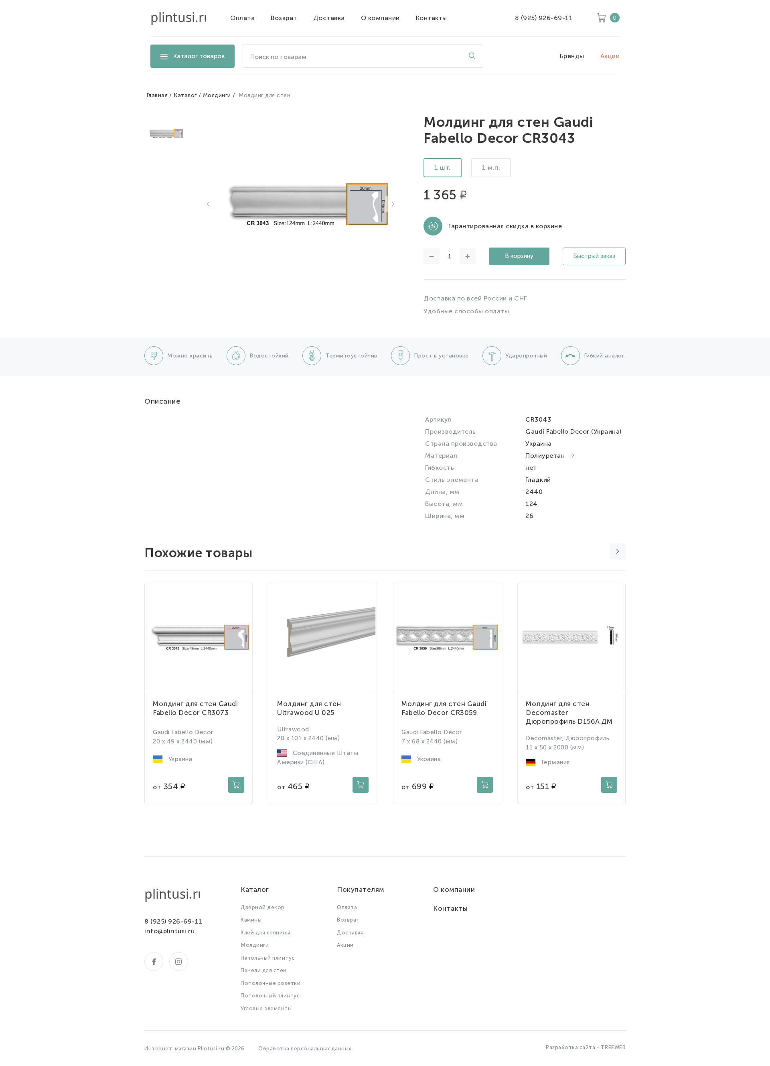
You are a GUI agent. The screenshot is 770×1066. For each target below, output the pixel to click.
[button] (208, 204)
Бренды (572, 56)
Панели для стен (264, 970)
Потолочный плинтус (270, 996)
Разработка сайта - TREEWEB (586, 1047)
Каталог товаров (199, 56)
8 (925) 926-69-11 (544, 18)
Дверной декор (263, 907)
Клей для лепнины (265, 933)
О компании (380, 18)
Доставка (329, 18)
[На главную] (178, 18)
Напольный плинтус (268, 958)
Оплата (242, 18)
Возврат (284, 18)
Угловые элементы (266, 1008)
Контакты (431, 18)
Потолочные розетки (270, 983)
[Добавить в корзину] (236, 785)
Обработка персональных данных (304, 1049)
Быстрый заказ (594, 256)
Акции (610, 56)
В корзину (519, 256)
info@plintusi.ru (169, 931)
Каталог (185, 95)
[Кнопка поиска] (472, 56)
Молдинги (217, 95)
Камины (251, 920)
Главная (157, 95)
